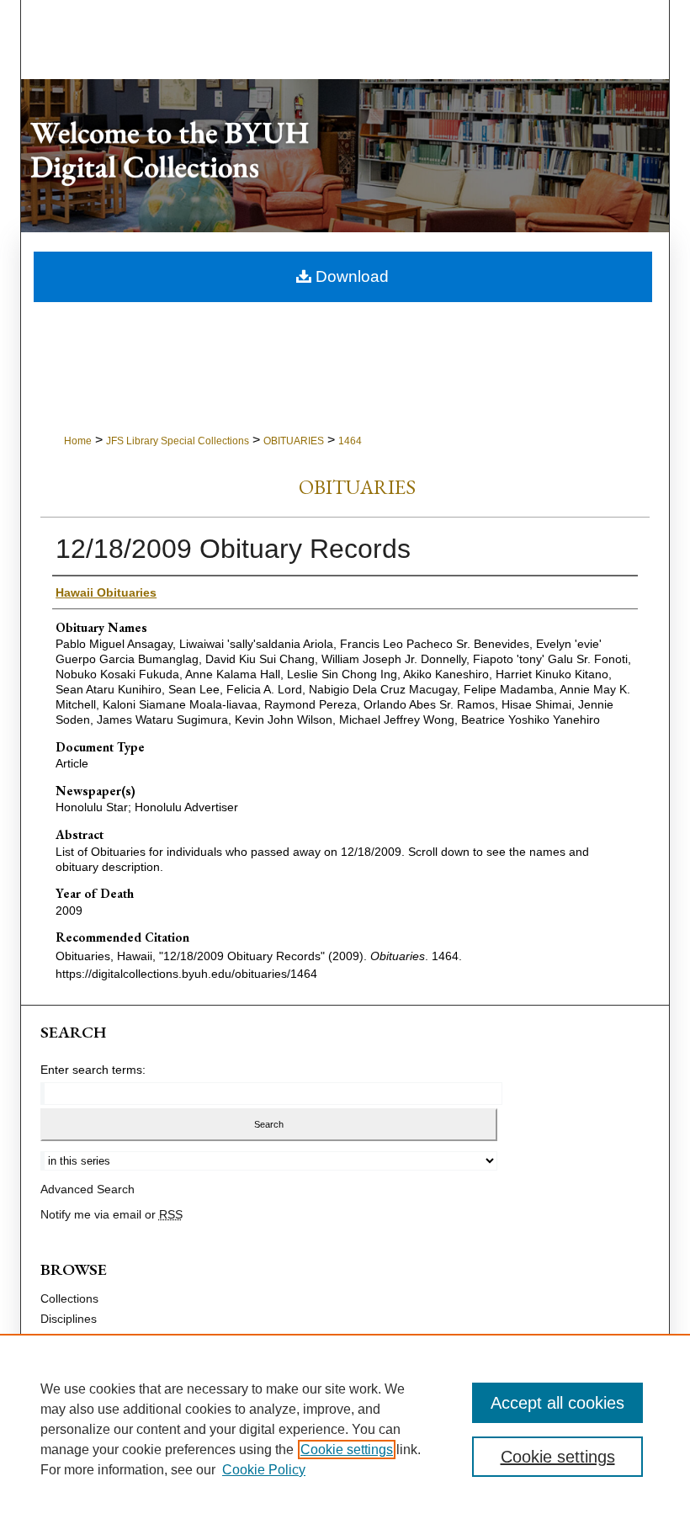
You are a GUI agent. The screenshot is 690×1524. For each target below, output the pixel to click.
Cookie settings (346, 1449)
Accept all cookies (557, 1403)
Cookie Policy (263, 1470)
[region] (345, 1429)
